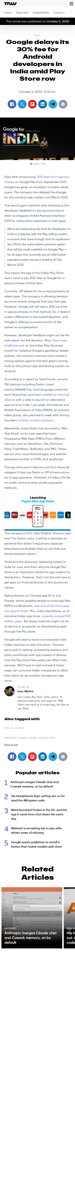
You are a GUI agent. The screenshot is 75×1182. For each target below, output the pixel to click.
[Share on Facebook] (12, 756)
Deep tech (22, 12)
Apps (37, 36)
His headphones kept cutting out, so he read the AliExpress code (38, 798)
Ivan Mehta (25, 691)
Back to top (11, 744)
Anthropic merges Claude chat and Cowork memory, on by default (35, 784)
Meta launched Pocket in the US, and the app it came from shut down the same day (39, 814)
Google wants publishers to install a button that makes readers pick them (36, 844)
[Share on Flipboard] (32, 756)
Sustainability (41, 12)
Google (8, 728)
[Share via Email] (63, 756)
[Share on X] (22, 756)
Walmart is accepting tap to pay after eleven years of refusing (36, 830)
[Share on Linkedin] (42, 756)
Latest (8, 12)
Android (19, 728)
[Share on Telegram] (52, 756)
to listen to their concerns (36, 420)
